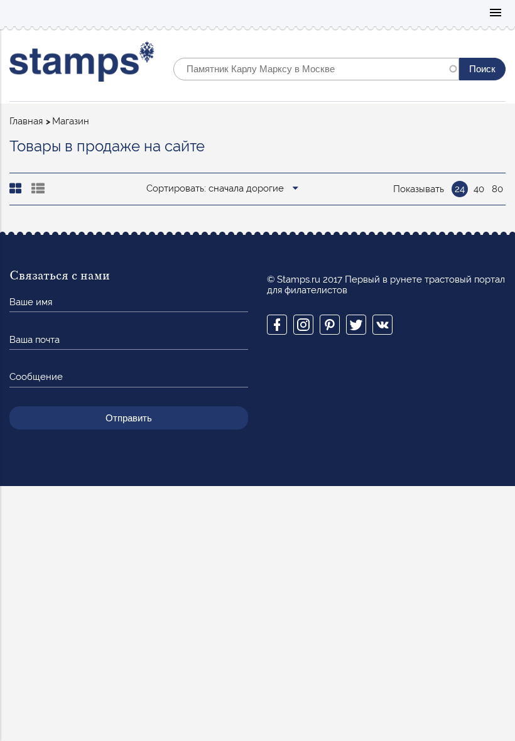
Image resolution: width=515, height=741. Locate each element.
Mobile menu (495, 13)
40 (479, 189)
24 (460, 189)
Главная (26, 121)
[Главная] (81, 64)
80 (497, 189)
